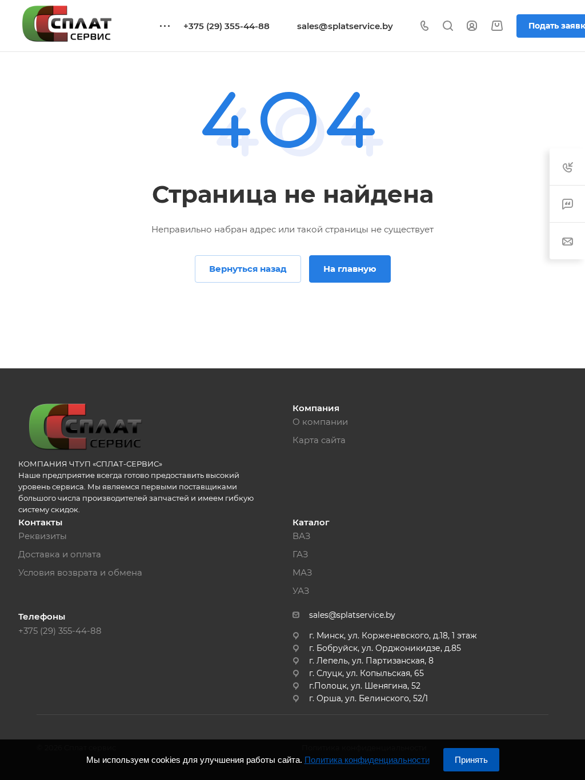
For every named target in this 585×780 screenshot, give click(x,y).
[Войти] (472, 26)
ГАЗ (300, 554)
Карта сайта (319, 440)
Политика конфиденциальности (367, 760)
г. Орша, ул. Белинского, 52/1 (368, 698)
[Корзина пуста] (497, 26)
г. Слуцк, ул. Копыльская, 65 (366, 673)
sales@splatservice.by (345, 26)
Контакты (40, 522)
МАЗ (302, 572)
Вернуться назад (248, 268)
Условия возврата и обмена (80, 572)
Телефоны (41, 616)
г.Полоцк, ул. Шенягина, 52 (364, 686)
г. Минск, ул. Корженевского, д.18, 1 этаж (393, 635)
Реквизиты (42, 535)
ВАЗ (301, 535)
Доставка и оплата (59, 554)
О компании (320, 421)
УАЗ (301, 590)
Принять (471, 760)
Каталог (311, 522)
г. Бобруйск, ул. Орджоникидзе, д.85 (385, 648)
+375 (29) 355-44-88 (226, 26)
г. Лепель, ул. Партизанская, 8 (371, 661)
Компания (315, 408)
